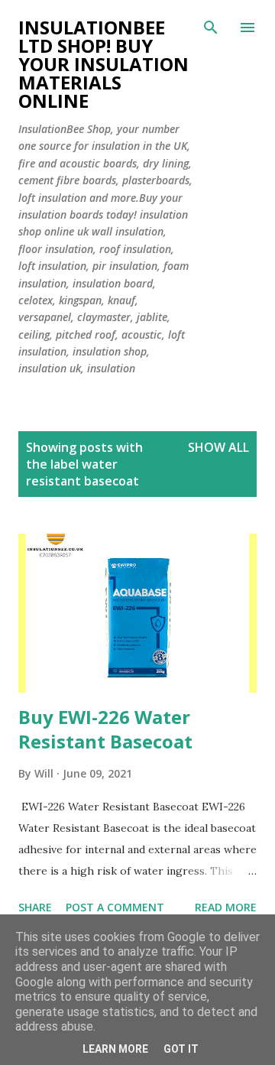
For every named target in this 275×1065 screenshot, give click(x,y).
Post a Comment (115, 907)
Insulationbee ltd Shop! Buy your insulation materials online (103, 64)
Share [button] (35, 907)
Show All (218, 447)
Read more (226, 907)
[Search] (211, 27)
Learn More (115, 1049)
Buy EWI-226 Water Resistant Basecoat (105, 729)
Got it (181, 1049)
